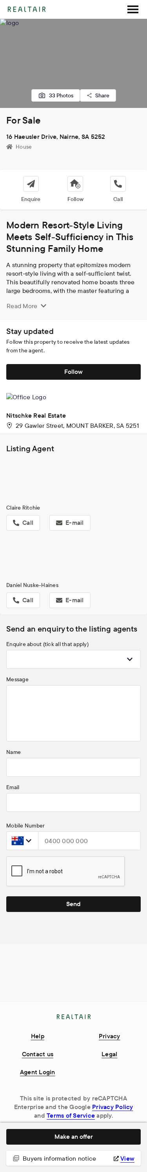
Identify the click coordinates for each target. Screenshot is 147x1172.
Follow (73, 371)
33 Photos (61, 95)
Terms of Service (71, 1115)
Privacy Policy (112, 1107)
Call (27, 522)
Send (73, 904)
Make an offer (73, 1136)
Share (102, 95)
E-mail (74, 522)
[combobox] (73, 659)
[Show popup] (130, 659)
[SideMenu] (133, 9)
